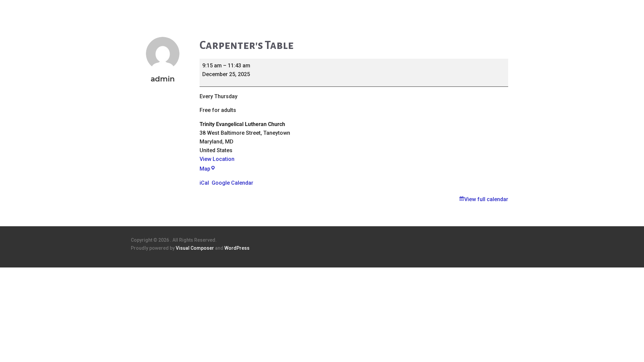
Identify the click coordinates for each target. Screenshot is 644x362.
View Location (217, 159)
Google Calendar (232, 183)
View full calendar (486, 199)
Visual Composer (195, 248)
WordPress (237, 248)
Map (208, 169)
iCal (204, 183)
